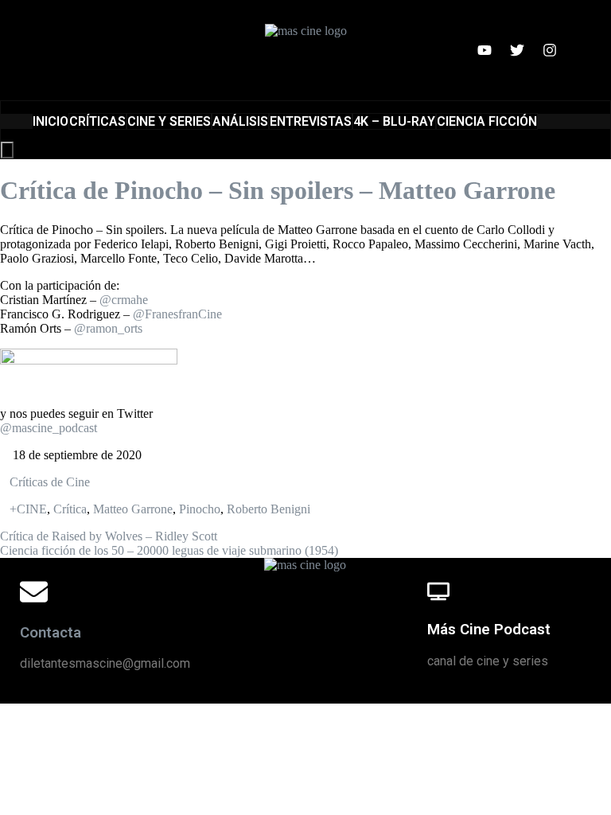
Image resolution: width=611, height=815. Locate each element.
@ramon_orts (108, 328)
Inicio (50, 121)
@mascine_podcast (48, 428)
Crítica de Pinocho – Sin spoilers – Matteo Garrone (277, 190)
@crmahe (123, 299)
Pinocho (199, 509)
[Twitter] (517, 50)
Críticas (97, 121)
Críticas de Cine (50, 482)
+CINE (28, 509)
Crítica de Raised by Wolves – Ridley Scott (108, 536)
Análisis (240, 121)
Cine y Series (169, 121)
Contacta (50, 632)
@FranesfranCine (177, 314)
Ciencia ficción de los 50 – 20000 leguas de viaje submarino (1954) (169, 550)
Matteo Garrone (133, 509)
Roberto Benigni (268, 509)
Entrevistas (311, 121)
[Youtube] (484, 50)
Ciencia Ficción (487, 121)
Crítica (70, 509)
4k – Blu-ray (394, 121)
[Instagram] (549, 50)
